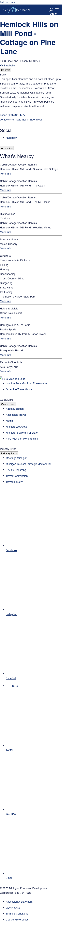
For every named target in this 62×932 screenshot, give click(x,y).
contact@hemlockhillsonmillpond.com (21, 119)
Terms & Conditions (17, 913)
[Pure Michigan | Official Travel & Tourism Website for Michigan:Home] (16, 10)
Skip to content (8, 2)
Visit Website (7, 65)
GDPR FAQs (13, 907)
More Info (5, 173)
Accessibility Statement (19, 901)
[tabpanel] (31, 106)
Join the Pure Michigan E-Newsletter (27, 383)
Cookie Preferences (17, 919)
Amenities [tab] (7, 148)
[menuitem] (34, 919)
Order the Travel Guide (19, 389)
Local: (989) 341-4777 (12, 115)
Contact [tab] (5, 70)
